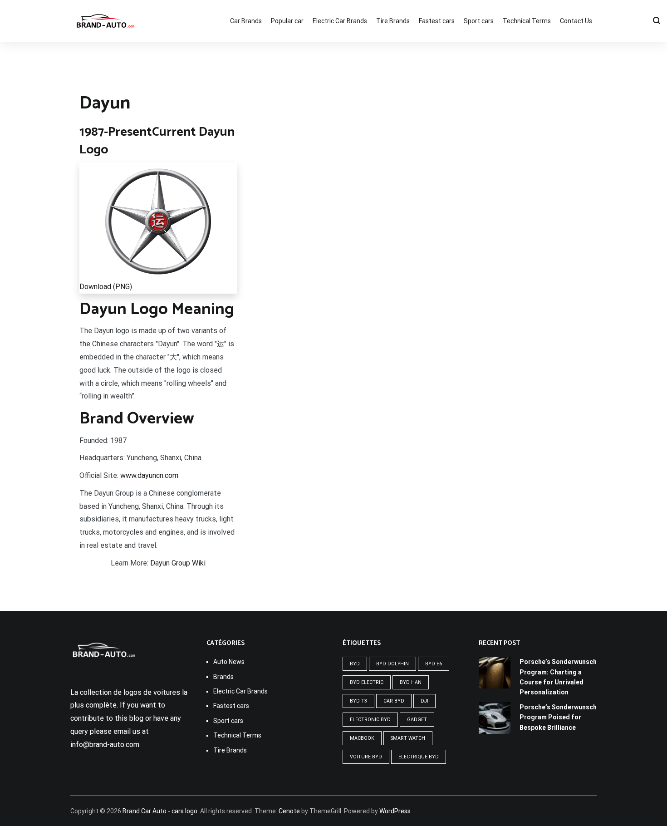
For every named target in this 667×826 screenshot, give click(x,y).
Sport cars (479, 21)
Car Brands (246, 21)
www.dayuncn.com (149, 475)
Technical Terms (527, 21)
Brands (223, 676)
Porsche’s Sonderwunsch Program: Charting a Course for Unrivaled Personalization (558, 677)
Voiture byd (366, 757)
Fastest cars (437, 21)
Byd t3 (358, 701)
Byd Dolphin (392, 664)
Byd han (411, 682)
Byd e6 (433, 664)
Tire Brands (393, 21)
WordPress (395, 811)
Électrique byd (418, 757)
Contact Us (576, 21)
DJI (424, 701)
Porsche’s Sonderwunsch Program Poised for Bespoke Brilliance (558, 717)
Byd (355, 664)
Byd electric (366, 682)
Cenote (289, 811)
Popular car (287, 21)
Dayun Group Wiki (178, 563)
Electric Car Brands (340, 21)
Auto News (229, 661)
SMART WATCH (408, 738)
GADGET (417, 720)
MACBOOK (362, 738)
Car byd (393, 701)
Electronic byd (370, 720)
